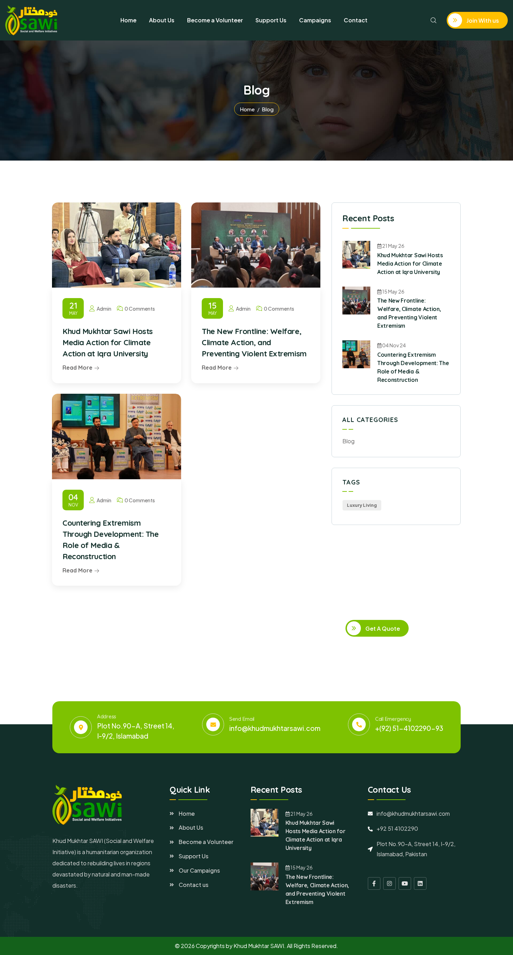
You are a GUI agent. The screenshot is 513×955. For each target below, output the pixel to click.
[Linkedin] (420, 883)
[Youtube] (405, 883)
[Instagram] (389, 883)
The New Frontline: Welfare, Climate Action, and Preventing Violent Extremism (254, 342)
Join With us (482, 20)
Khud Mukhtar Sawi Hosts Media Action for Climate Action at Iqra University (107, 342)
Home (247, 109)
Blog (348, 441)
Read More (77, 367)
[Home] (31, 20)
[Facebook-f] (374, 883)
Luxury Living (362, 505)
